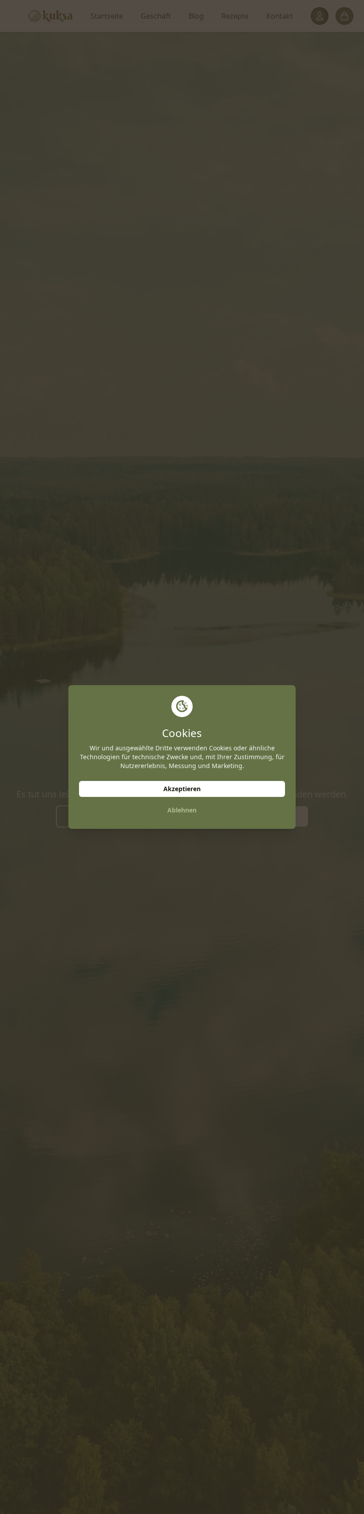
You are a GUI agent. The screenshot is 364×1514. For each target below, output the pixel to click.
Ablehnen (182, 810)
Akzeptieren (182, 788)
